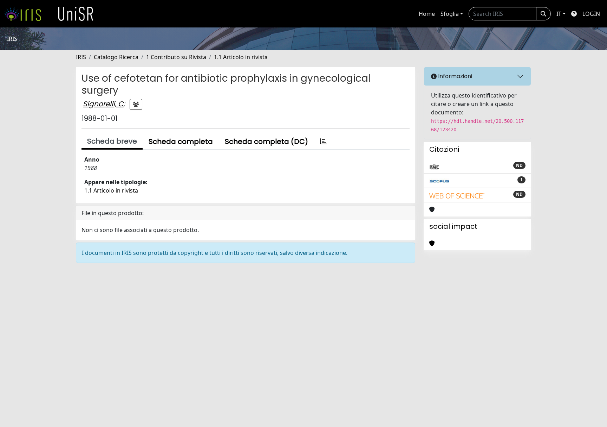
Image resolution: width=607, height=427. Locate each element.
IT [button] (558, 14)
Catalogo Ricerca (116, 57)
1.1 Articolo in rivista (241, 57)
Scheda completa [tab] (181, 141)
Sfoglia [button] (449, 14)
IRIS (81, 57)
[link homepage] (25, 13)
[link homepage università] (76, 13)
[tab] (323, 141)
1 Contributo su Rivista (176, 57)
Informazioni (454, 76)
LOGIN (591, 14)
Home (427, 14)
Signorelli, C (103, 104)
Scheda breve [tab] (112, 141)
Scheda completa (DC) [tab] (266, 141)
